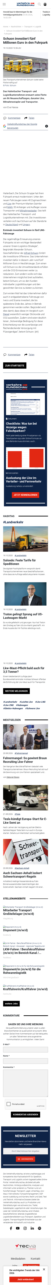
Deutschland (11, 224)
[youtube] (17, 1228)
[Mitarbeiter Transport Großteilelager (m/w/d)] (23, 907)
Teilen (31, 118)
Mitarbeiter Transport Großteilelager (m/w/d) (18, 912)
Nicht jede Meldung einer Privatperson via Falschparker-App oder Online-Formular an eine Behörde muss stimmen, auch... (24, 438)
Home (5, 27)
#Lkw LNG (40, 702)
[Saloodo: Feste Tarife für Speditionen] (25, 539)
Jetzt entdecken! (25, 1279)
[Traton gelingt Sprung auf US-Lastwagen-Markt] (25, 593)
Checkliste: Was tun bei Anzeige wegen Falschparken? (21, 427)
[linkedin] (32, 1228)
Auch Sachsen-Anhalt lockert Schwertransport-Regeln (22, 874)
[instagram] (25, 1228)
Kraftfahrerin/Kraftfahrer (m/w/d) (25, 989)
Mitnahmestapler (28, 210)
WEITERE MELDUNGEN (16, 691)
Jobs (14, 1265)
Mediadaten (18, 1258)
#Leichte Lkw (26, 702)
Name (5, 1056)
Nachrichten (16, 27)
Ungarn (26, 224)
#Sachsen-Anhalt (22, 868)
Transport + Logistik (32, 27)
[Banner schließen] (43, 1269)
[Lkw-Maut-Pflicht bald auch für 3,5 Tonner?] (25, 647)
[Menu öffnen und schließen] (5, 4)
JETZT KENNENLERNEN (25, 495)
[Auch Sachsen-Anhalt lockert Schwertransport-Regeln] (25, 851)
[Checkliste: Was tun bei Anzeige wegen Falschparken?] (25, 404)
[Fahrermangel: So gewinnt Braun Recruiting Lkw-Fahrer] (25, 737)
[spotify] (39, 1228)
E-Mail (6, 1044)
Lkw (9, 203)
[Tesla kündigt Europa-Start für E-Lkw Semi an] (25, 797)
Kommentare (14, 118)
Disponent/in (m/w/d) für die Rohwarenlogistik (22, 971)
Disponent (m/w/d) (15, 930)
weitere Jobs (11, 1003)
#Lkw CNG (8, 705)
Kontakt (35, 1258)
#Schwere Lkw (32, 708)
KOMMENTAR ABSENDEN (25, 1114)
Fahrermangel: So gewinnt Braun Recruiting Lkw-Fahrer (25, 759)
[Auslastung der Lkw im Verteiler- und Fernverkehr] (25, 458)
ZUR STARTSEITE (14, 365)
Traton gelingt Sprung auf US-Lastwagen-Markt (23, 616)
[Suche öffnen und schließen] (39, 4)
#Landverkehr (13, 522)
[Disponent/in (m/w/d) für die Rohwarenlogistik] (23, 966)
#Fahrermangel (21, 753)
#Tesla (17, 814)
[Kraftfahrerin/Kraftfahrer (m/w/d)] (18, 986)
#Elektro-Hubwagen (13, 708)
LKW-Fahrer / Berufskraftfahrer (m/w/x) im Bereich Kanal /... (24, 951)
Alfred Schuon (31, 253)
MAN (10, 207)
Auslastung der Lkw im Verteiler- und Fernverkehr (23, 479)
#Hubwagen (22, 705)
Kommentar (8, 1067)
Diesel (6, 314)
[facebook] (11, 1228)
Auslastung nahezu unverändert (19, 486)
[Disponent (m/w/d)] (12, 927)
